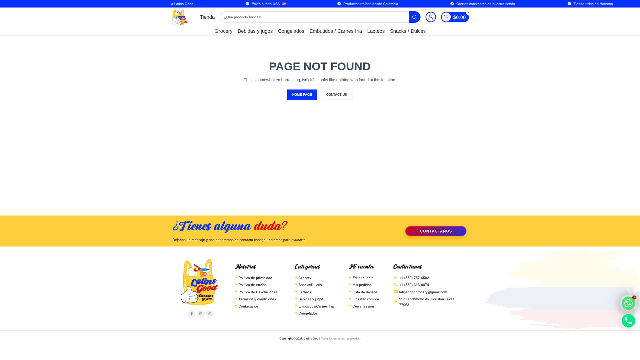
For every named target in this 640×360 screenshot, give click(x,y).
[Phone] (628, 321)
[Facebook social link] (192, 314)
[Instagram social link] (200, 314)
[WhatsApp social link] (210, 314)
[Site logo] (179, 17)
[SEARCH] (414, 17)
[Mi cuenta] (430, 17)
